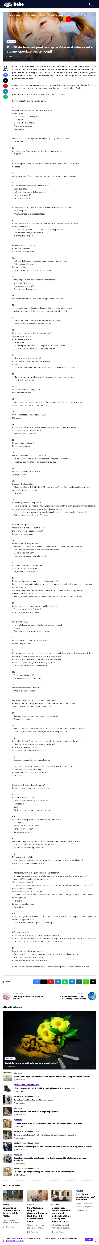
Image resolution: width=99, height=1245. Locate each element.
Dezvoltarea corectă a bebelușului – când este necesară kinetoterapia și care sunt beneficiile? (50, 1159)
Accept (88, 1239)
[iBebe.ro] (13, 4)
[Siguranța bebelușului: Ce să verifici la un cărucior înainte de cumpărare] (7, 1135)
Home (8, 16)
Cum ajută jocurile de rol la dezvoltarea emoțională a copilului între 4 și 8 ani (48, 1123)
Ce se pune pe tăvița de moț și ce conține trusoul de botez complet (44, 1172)
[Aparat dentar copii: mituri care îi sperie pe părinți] (7, 1111)
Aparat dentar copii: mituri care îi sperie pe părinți (36, 1111)
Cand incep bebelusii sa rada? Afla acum (86, 1197)
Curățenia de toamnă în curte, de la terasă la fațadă (12, 1212)
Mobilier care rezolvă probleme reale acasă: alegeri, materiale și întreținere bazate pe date (61, 1214)
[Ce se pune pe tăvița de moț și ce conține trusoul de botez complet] (7, 1171)
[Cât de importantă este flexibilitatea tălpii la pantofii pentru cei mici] (7, 1088)
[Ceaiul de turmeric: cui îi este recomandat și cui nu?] (49, 1040)
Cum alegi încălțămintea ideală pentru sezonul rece (37, 1100)
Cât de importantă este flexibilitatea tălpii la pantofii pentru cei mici (44, 1088)
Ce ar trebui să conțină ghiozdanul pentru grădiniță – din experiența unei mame (37, 1214)
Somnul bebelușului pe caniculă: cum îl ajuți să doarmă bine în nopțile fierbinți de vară (52, 1076)
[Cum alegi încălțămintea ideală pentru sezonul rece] (7, 1100)
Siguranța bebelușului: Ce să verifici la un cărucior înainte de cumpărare (45, 1135)
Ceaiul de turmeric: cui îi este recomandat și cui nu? (31, 1063)
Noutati (17, 16)
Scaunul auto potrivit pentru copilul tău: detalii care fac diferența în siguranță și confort (53, 1147)
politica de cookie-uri (15, 1241)
